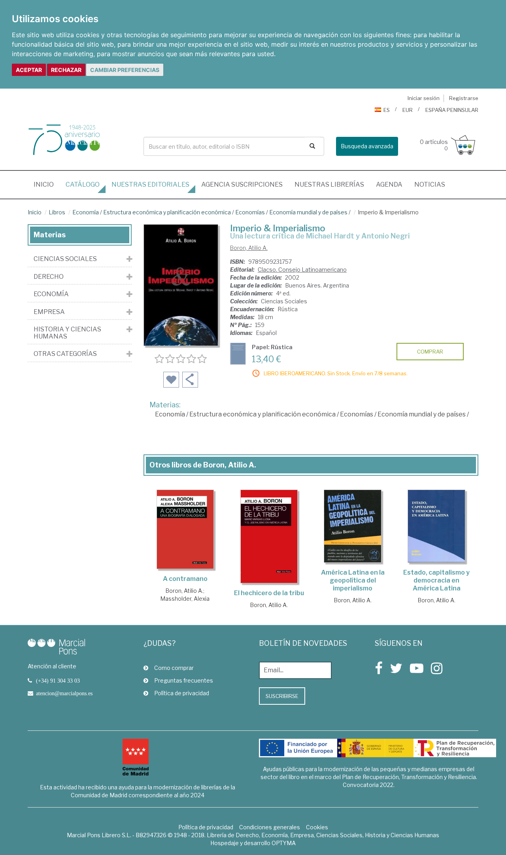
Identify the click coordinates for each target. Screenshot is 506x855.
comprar (430, 351)
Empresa (49, 312)
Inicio (47, 184)
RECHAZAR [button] (66, 69)
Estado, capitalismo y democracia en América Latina (436, 580)
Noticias (429, 184)
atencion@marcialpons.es (64, 693)
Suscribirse (282, 696)
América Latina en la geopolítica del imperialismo (353, 580)
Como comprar (174, 667)
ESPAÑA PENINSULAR (451, 110)
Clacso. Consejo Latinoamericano (302, 269)
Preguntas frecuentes (183, 680)
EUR (407, 110)
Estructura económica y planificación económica (167, 212)
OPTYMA (284, 843)
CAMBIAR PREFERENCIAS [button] (124, 69)
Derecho (49, 276)
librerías (329, 184)
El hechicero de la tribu (269, 593)
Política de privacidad (181, 693)
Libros (57, 212)
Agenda (389, 184)
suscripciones (242, 184)
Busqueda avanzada (367, 146)
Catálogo (83, 184)
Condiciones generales (269, 827)
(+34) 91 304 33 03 (58, 680)
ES (386, 110)
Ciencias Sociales (65, 259)
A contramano (185, 579)
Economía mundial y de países (308, 212)
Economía (85, 212)
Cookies (317, 827)
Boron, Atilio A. (249, 247)
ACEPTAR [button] (29, 69)
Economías (250, 212)
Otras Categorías (65, 354)
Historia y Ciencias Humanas (67, 333)
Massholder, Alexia (185, 598)
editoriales (150, 184)
